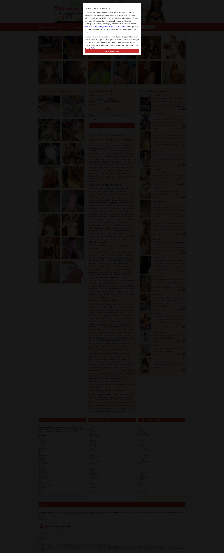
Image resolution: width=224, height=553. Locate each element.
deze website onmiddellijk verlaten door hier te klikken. (105, 27)
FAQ (92, 48)
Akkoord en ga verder (112, 51)
